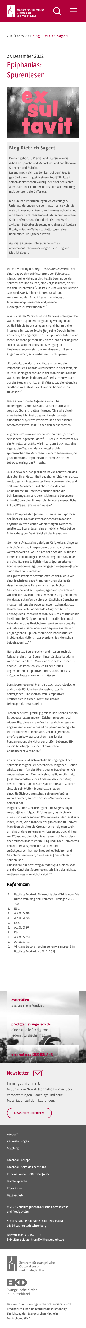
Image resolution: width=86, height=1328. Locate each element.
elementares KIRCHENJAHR (32, 1054)
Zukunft (12, 628)
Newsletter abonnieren (29, 1113)
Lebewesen (14, 425)
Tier (45, 330)
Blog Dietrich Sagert (50, 36)
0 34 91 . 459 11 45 (30, 1235)
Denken (72, 822)
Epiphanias (62, 274)
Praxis (40, 699)
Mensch (19, 543)
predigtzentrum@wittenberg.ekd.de (40, 1239)
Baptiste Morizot (18, 524)
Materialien (20, 1000)
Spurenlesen (55, 269)
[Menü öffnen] (73, 11)
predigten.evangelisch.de (31, 1024)
